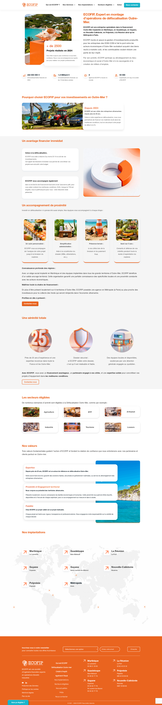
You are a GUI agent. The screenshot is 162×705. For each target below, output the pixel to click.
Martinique (93, 660)
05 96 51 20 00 (92, 666)
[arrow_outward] (25, 551)
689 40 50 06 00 (122, 676)
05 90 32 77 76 (92, 676)
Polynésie (122, 670)
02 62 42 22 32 (122, 666)
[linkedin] (26, 683)
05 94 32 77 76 (92, 686)
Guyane (91, 680)
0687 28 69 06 (122, 686)
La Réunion (123, 660)
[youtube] (23, 683)
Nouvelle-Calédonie (127, 680)
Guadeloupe (93, 670)
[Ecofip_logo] (30, 3)
